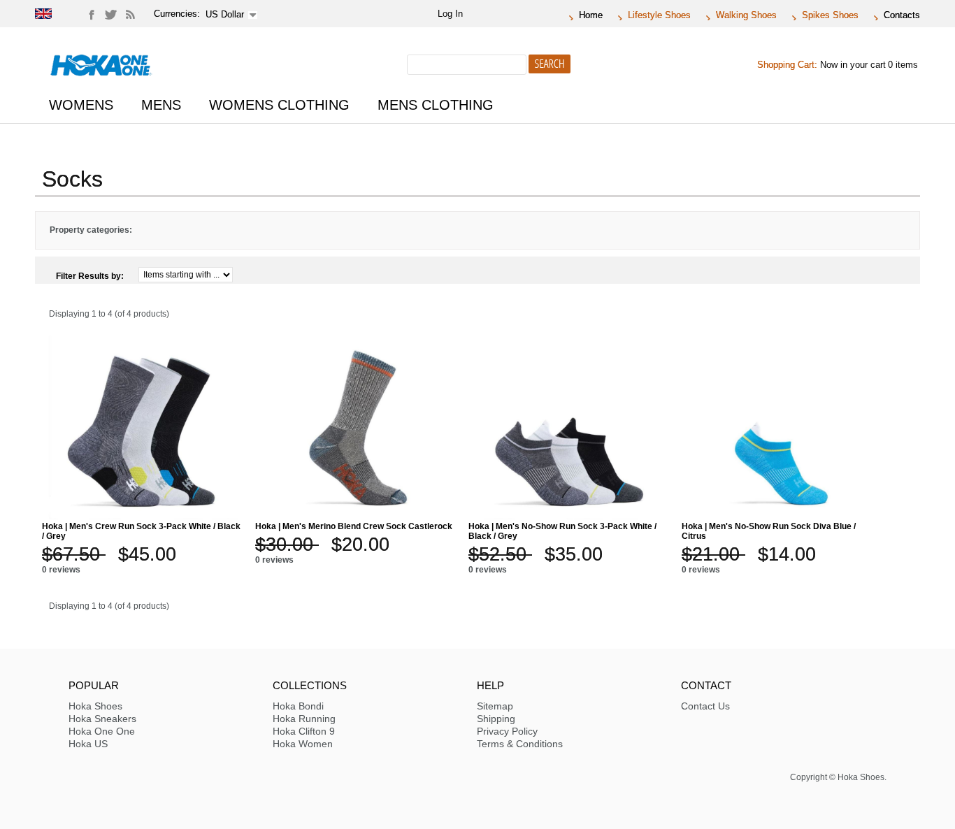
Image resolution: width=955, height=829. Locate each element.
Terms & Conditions (520, 743)
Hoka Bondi (298, 706)
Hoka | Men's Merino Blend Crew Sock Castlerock (353, 526)
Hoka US (88, 743)
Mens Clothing (436, 105)
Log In (450, 13)
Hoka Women (303, 743)
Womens (81, 105)
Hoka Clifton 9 (304, 731)
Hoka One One (102, 731)
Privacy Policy (507, 731)
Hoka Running (304, 718)
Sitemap (495, 706)
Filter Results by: (90, 276)
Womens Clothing (279, 105)
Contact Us (705, 706)
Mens (161, 105)
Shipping (496, 718)
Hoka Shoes (95, 706)
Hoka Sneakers (102, 718)
